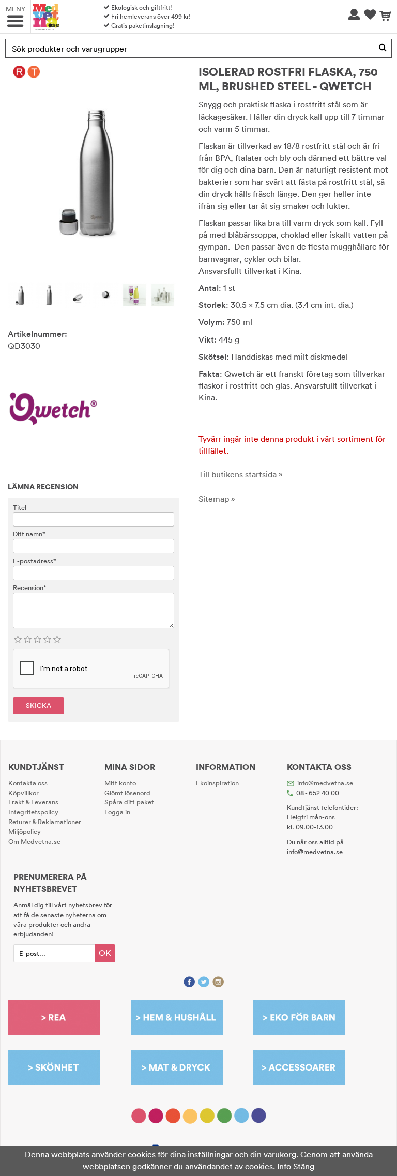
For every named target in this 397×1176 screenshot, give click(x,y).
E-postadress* (34, 560)
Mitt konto (120, 783)
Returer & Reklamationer (44, 821)
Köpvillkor (23, 792)
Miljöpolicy (24, 831)
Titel (19, 507)
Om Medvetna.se (34, 841)
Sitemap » (216, 498)
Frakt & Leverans (33, 802)
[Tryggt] (33, 72)
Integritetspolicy (33, 812)
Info (284, 1166)
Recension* (30, 587)
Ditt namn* (29, 534)
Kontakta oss (28, 783)
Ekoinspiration (217, 783)
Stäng (303, 1166)
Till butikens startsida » (240, 474)
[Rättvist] (19, 72)
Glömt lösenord (127, 792)
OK (105, 953)
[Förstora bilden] (93, 168)
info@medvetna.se (325, 783)
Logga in (117, 812)
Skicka (38, 705)
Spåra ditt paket (129, 802)
